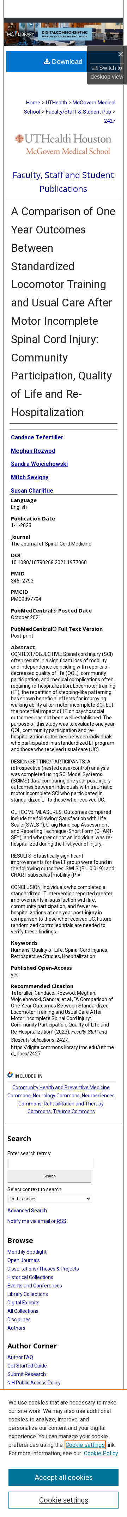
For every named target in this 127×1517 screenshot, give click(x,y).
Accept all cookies (64, 1477)
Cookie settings (85, 1445)
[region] (63, 1453)
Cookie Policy (101, 1453)
